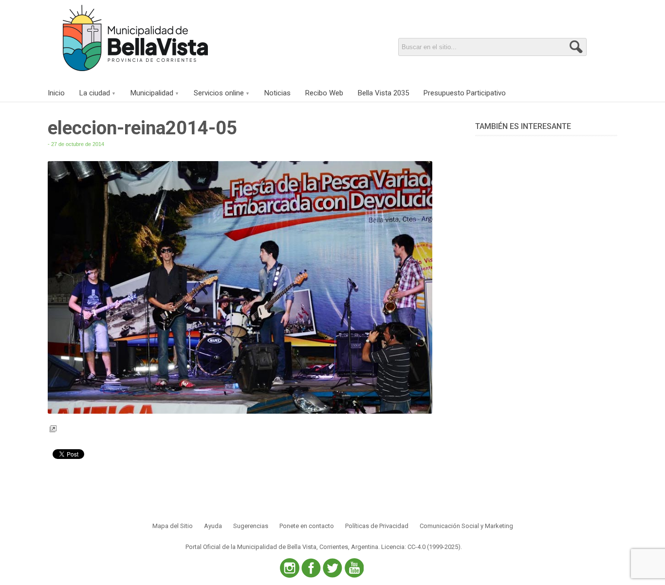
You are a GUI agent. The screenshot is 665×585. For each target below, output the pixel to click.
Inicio (56, 93)
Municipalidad (151, 93)
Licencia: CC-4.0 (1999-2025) (421, 546)
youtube (354, 568)
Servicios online (219, 93)
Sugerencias (250, 526)
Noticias (277, 93)
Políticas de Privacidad (376, 526)
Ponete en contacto (306, 526)
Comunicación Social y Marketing (466, 526)
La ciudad (94, 93)
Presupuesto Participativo (465, 93)
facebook (311, 568)
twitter (332, 568)
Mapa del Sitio (172, 526)
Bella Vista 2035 (383, 93)
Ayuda (213, 526)
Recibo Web (324, 93)
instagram (289, 568)
